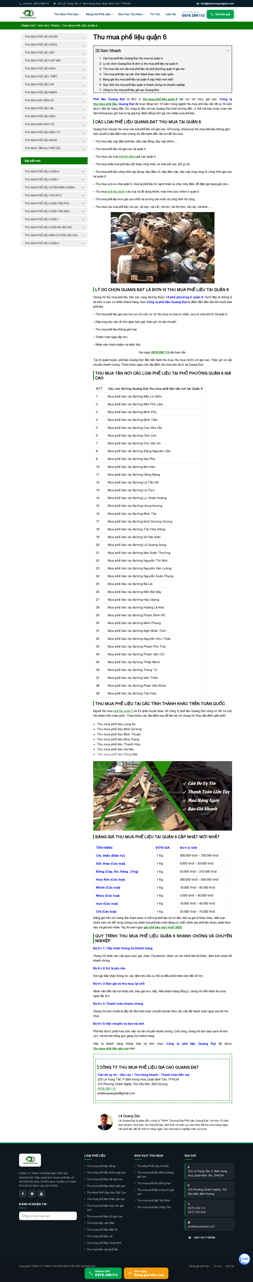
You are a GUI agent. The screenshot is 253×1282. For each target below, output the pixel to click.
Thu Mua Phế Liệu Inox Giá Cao (106, 1192)
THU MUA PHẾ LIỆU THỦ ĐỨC (43, 195)
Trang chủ (28, 25)
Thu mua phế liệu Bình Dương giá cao (51, 235)
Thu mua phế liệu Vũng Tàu (154, 1207)
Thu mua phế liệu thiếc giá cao (106, 1199)
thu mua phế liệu (105, 104)
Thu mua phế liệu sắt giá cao (105, 1179)
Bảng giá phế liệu (199, 1266)
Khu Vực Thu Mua (130, 14)
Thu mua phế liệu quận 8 (42, 171)
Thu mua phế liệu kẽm (40, 116)
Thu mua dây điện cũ (39, 100)
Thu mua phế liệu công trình (104, 1243)
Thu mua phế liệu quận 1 (42, 219)
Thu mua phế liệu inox (40, 68)
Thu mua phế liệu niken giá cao (106, 1186)
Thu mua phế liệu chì (39, 84)
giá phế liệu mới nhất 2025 (163, 927)
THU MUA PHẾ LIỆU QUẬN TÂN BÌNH (48, 211)
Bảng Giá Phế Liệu (98, 14)
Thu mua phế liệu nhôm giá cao (106, 1172)
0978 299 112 (160, 352)
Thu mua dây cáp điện (100, 1223)
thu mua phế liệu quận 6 (160, 99)
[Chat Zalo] (244, 1259)
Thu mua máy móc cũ (39, 124)
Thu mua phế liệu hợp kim (42, 60)
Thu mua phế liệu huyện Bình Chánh (50, 187)
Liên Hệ (171, 14)
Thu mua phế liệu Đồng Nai (154, 1183)
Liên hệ (229, 1266)
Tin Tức (155, 14)
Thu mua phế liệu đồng (41, 44)
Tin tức (217, 1266)
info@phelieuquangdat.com (217, 3)
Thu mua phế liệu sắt (40, 52)
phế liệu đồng (127, 156)
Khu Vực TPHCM (49, 25)
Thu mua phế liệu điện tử (42, 132)
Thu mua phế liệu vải (39, 108)
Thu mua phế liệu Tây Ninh (153, 1200)
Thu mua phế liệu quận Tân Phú (47, 203)
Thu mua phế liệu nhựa (41, 140)
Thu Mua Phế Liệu (66, 14)
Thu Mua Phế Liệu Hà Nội (153, 1166)
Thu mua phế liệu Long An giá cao (48, 227)
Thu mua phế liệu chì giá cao (104, 1216)
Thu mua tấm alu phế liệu (43, 148)
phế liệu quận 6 (123, 711)
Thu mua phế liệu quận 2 (42, 243)
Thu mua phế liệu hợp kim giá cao (105, 1207)
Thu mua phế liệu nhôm (41, 36)
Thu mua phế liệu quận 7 (42, 179)
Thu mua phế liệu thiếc (41, 76)
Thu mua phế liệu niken (41, 92)
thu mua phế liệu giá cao (111, 1048)
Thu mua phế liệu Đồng (114, 754)
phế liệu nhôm (116, 191)
